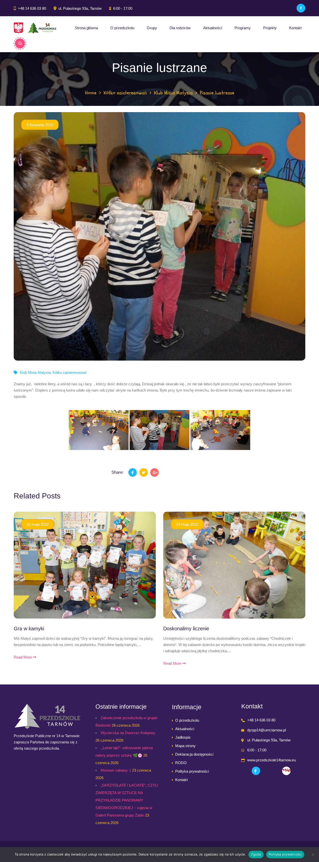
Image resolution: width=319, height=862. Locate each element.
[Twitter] (143, 472)
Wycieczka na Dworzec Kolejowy (128, 733)
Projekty (270, 28)
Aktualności (212, 28)
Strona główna (86, 28)
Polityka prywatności (192, 771)
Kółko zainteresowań (125, 92)
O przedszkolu (122, 28)
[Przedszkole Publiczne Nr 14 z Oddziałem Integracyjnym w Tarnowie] (35, 27)
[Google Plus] (154, 472)
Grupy (152, 28)
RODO (181, 763)
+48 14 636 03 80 (32, 8)
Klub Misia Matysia (173, 92)
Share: (117, 472)
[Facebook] (301, 8)
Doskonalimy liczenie (186, 628)
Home (90, 92)
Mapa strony (185, 746)
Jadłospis (183, 737)
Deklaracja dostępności (194, 754)
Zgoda (256, 854)
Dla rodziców (180, 28)
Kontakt (295, 28)
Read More (23, 657)
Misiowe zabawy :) (116, 770)
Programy (243, 28)
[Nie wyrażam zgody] (312, 854)
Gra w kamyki (29, 628)
